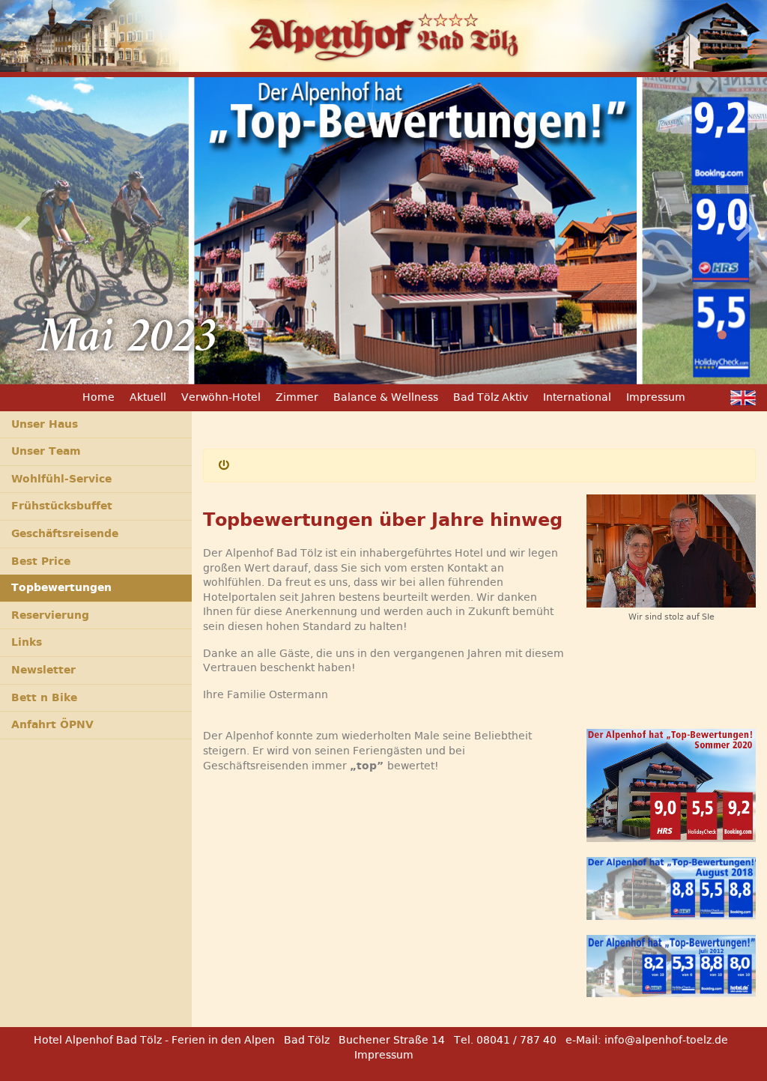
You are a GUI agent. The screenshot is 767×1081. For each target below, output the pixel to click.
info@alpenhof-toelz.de (666, 1040)
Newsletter (43, 670)
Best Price (40, 561)
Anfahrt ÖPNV (52, 724)
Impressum (655, 397)
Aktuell (148, 397)
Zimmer (297, 397)
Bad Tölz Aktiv (490, 397)
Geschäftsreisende (64, 533)
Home (98, 397)
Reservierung (50, 615)
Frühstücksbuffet (61, 506)
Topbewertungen (61, 587)
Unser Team (46, 451)
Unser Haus (44, 424)
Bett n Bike (44, 697)
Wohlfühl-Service (61, 479)
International (577, 397)
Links (26, 642)
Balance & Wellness (385, 397)
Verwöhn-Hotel (221, 397)
